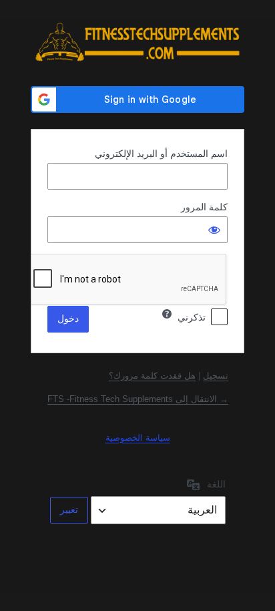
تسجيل (215, 376)
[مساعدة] (167, 314)
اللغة (216, 484)
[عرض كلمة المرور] (214, 229)
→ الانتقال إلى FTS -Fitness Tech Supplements (137, 399)
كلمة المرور (204, 207)
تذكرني (192, 317)
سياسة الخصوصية (137, 438)
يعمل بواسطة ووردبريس (137, 42)
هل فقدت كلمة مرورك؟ (152, 376)
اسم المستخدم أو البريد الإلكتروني (161, 153)
